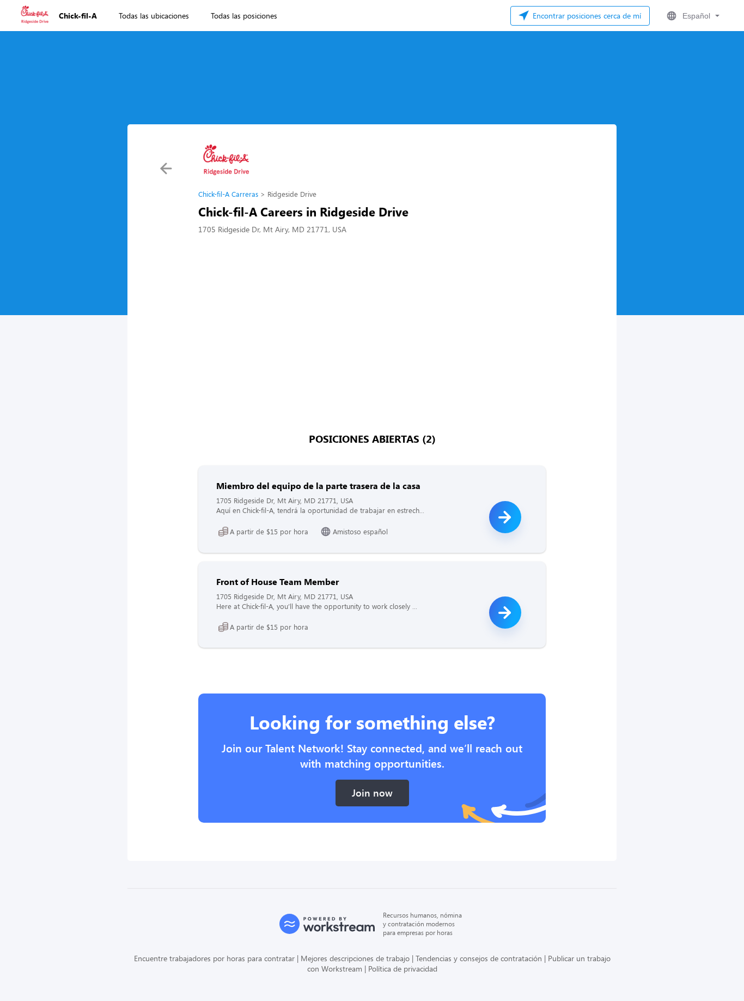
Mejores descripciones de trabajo (355, 958)
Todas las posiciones (244, 15)
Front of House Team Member (277, 581)
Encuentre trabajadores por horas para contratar (214, 958)
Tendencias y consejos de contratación (479, 958)
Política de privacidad (402, 968)
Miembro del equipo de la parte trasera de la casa (318, 485)
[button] (692, 15)
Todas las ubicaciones (154, 15)
